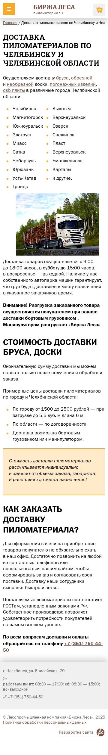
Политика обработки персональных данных (44, 722)
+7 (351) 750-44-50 (25, 696)
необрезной (20, 84)
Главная (10, 22)
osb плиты (14, 90)
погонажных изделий (73, 84)
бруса (62, 77)
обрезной (81, 77)
